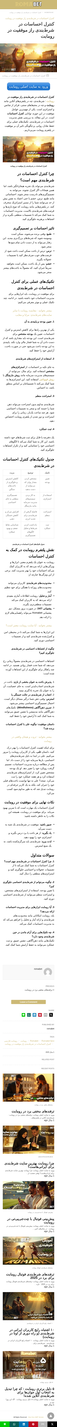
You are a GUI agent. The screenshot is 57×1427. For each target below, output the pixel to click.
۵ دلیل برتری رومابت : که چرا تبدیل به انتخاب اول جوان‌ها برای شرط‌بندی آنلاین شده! (29, 1392)
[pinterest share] (40, 1015)
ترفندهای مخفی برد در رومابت (43, 1105)
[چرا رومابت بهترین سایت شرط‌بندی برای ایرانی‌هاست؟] (28, 1140)
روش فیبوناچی (46, 379)
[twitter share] (51, 1015)
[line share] (23, 1015)
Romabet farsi (48, 1041)
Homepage (49, 12)
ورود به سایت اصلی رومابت (28, 86)
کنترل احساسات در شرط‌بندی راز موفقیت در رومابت (25, 12)
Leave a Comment (28, 1002)
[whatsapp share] (29, 1015)
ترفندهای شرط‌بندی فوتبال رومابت (42, 1268)
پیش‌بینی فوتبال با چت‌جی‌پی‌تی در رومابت (40, 1212)
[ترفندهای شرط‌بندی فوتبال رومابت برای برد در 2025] (28, 1251)
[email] (43, 1424)
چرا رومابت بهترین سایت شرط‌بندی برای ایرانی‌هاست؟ (29, 1165)
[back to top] (50, 1415)
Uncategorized (45, 1157)
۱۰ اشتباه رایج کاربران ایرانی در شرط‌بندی (40, 1323)
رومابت (50, 101)
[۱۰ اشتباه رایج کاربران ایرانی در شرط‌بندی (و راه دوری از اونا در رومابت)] (28, 1306)
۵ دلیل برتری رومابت (46, 1382)
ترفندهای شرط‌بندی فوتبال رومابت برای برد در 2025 (30, 1276)
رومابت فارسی (10, 1041)
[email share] (45, 1015)
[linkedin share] (34, 1015)
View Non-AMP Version (36, 1417)
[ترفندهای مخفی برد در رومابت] (28, 1088)
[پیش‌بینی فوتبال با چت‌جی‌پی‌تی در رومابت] (28, 1195)
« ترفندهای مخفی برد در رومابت (39, 990)
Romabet (34, 1041)
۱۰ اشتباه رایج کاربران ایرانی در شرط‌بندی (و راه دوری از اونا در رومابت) (31, 1333)
